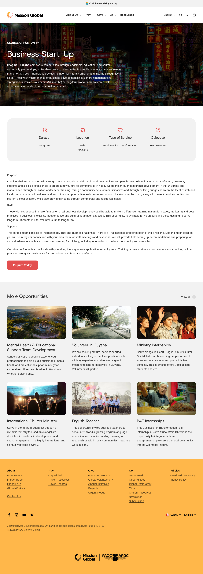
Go (111, 14)
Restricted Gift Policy (182, 475)
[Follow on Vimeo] (32, 515)
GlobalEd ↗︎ (14, 483)
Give (100, 14)
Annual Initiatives (98, 483)
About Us (72, 14)
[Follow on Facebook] (9, 515)
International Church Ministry (32, 421)
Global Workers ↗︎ (99, 475)
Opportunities (137, 479)
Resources (127, 14)
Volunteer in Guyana (89, 345)
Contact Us (14, 496)
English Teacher (85, 421)
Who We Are (14, 475)
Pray (88, 14)
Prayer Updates (57, 483)
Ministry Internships (154, 345)
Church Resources (140, 492)
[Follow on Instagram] (17, 515)
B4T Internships (150, 421)
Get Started (136, 475)
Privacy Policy (178, 479)
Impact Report (15, 479)
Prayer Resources (59, 479)
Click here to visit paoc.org (103, 3)
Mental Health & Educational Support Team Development (31, 347)
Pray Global (55, 475)
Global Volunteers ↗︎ (100, 479)
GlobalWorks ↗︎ (16, 488)
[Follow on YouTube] (24, 515)
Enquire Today (22, 265)
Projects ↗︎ (94, 488)
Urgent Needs (96, 492)
